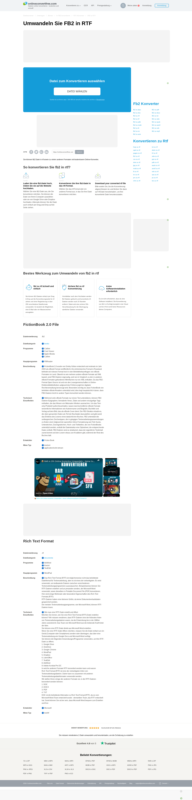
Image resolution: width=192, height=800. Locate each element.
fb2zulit (136, 128)
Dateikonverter (28, 15)
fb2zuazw (137, 134)
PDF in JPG (152, 769)
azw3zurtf (156, 168)
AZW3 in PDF (132, 765)
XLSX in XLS (69, 769)
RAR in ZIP (152, 761)
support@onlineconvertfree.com (145, 783)
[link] (38, 462)
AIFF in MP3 (69, 765)
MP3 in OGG (27, 765)
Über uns (50, 783)
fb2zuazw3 (156, 125)
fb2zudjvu (137, 110)
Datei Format (60, 783)
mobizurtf (137, 168)
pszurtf (155, 177)
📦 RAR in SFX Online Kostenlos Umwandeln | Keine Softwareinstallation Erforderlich (68, 461)
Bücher (50, 15)
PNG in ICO (69, 773)
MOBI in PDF (90, 765)
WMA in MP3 (131, 761)
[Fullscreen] (117, 465)
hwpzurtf (136, 147)
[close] (97, 791)
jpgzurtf (136, 165)
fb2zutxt (155, 116)
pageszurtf (137, 153)
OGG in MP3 (110, 765)
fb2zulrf (136, 119)
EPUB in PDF (90, 761)
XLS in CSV (48, 769)
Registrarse (100, 99)
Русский (160, 745)
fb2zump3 (156, 131)
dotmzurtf (155, 150)
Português (161, 762)
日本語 (160, 756)
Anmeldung (146, 5)
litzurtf (135, 171)
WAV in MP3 (48, 761)
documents (48, 558)
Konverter (146, 104)
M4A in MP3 (69, 761)
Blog (130, 783)
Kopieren (79, 152)
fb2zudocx (156, 113)
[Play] (104, 465)
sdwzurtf (155, 156)
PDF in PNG (27, 773)
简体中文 (160, 769)
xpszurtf (155, 174)
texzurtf (155, 181)
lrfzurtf (154, 153)
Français (160, 754)
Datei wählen (77, 91)
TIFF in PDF (48, 773)
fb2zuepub (156, 122)
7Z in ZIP (26, 761)
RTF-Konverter (79, 15)
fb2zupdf (155, 110)
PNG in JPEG (28, 769)
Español (160, 749)
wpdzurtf (136, 150)
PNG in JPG (152, 765)
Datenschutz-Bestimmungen (75, 783)
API (92, 5)
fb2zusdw (155, 119)
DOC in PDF (110, 769)
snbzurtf (155, 171)
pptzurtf (155, 159)
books (46, 344)
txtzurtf (155, 147)
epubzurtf (155, 165)
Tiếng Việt (161, 760)
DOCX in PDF (132, 769)
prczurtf (136, 177)
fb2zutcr (136, 131)
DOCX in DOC (91, 769)
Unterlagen (41, 15)
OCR (86, 5)
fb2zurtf (136, 116)
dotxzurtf (136, 162)
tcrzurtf (136, 174)
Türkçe (160, 767)
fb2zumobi (137, 125)
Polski (160, 773)
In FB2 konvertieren (63, 15)
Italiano (160, 758)
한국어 (160, 771)
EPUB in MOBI (111, 761)
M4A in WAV (48, 765)
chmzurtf (136, 181)
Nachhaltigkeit (121, 783)
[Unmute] (107, 465)
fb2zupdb (137, 122)
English (160, 743)
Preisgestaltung (103, 5)
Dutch (159, 765)
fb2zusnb (155, 128)
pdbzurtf (155, 162)
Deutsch (160, 751)
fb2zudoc (137, 113)
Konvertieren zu (72, 5)
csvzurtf (136, 159)
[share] (98, 460)
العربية (160, 747)
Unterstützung (91, 783)
